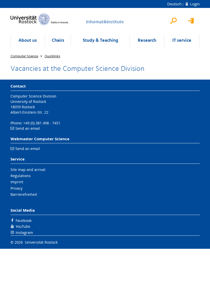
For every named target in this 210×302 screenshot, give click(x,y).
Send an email (27, 128)
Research (147, 40)
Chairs (58, 40)
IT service (181, 40)
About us (27, 40)
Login (194, 3)
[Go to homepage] (39, 19)
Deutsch (175, 3)
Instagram (24, 232)
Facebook (24, 220)
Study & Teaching (100, 40)
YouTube (23, 226)
